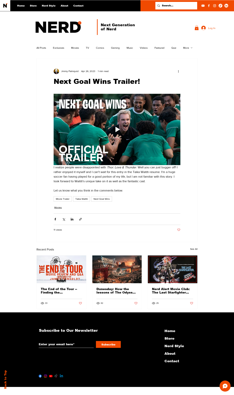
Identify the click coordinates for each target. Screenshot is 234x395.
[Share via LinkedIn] (72, 219)
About (169, 353)
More (186, 47)
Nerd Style (174, 346)
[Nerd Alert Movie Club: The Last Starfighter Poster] (172, 269)
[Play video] (117, 129)
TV (87, 47)
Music (130, 47)
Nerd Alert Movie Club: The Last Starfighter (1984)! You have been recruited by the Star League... (171, 290)
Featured (159, 47)
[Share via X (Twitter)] (63, 219)
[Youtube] (51, 376)
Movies (75, 47)
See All (194, 249)
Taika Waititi (81, 199)
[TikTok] (220, 6)
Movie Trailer (63, 199)
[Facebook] (209, 6)
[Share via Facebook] (55, 219)
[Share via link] (80, 219)
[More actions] (178, 71)
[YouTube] (203, 6)
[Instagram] (215, 6)
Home (169, 331)
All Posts (41, 47)
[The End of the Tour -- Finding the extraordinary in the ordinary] (61, 269)
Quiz (173, 47)
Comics (100, 47)
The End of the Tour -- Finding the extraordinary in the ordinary (59, 290)
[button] (48, 5)
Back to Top (5, 379)
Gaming (115, 47)
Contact (171, 361)
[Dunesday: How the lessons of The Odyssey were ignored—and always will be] (117, 269)
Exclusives (58, 47)
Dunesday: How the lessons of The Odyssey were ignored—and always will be (116, 290)
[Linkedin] (61, 376)
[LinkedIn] (226, 6)
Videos (144, 47)
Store (169, 338)
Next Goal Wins (102, 199)
